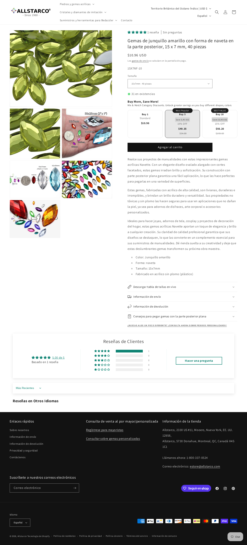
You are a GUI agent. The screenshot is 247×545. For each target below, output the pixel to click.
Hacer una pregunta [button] (199, 361)
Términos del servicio (137, 536)
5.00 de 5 (58, 358)
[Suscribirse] (74, 488)
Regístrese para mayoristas (105, 430)
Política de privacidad (90, 536)
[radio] (145, 124)
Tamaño (132, 76)
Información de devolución (26, 443)
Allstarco (22, 536)
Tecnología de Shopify (38, 536)
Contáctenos (18, 457)
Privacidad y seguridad (24, 450)
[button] (77, 4)
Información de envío (23, 437)
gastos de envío (140, 60)
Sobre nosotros (19, 430)
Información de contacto (164, 536)
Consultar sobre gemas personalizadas (113, 439)
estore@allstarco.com (205, 466)
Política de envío (114, 536)
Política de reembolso (64, 536)
